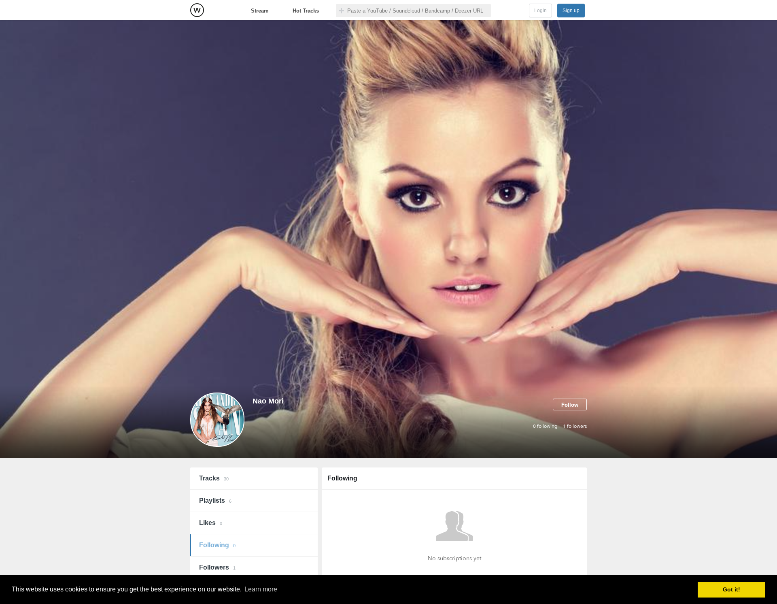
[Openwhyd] (197, 10)
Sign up (571, 10)
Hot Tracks (306, 11)
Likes (210, 522)
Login (540, 10)
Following (217, 545)
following (545, 426)
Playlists (215, 500)
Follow (569, 405)
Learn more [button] (260, 589)
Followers (217, 567)
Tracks (214, 478)
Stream (260, 11)
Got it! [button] (731, 589)
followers (575, 426)
